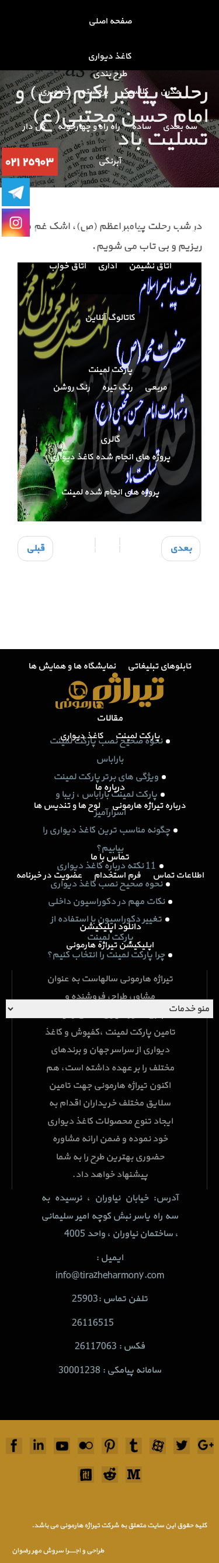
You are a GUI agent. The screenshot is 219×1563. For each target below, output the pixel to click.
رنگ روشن (71, 387)
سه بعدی (179, 127)
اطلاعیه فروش (101, 632)
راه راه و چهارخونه (88, 127)
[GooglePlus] (205, 1446)
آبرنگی (109, 161)
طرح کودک (177, 231)
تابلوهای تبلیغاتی (159, 666)
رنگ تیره (117, 387)
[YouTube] (62, 1446)
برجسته (94, 91)
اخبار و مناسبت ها (169, 632)
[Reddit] (110, 1474)
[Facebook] (14, 1446)
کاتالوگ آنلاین (110, 318)
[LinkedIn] (38, 1446)
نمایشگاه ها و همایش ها (72, 666)
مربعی (155, 387)
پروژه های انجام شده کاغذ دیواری (110, 457)
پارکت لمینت (110, 370)
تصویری (54, 91)
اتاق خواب (67, 266)
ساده (141, 127)
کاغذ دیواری (109, 56)
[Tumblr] (134, 1446)
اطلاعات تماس (178, 875)
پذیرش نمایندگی (142, 562)
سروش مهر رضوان (38, 1550)
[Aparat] (158, 1446)
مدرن (169, 91)
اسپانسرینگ (42, 632)
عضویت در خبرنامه (49, 875)
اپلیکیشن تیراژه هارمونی (109, 945)
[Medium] (134, 1474)
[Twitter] (181, 1446)
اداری (107, 266)
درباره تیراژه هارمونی (149, 806)
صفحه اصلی (109, 21)
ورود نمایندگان (72, 562)
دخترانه (133, 231)
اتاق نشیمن (149, 266)
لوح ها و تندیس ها (66, 806)
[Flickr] (86, 1446)
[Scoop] (86, 1474)
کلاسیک (134, 91)
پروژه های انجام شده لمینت (110, 492)
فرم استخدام (117, 875)
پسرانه (96, 231)
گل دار (34, 127)
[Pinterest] (110, 1446)
